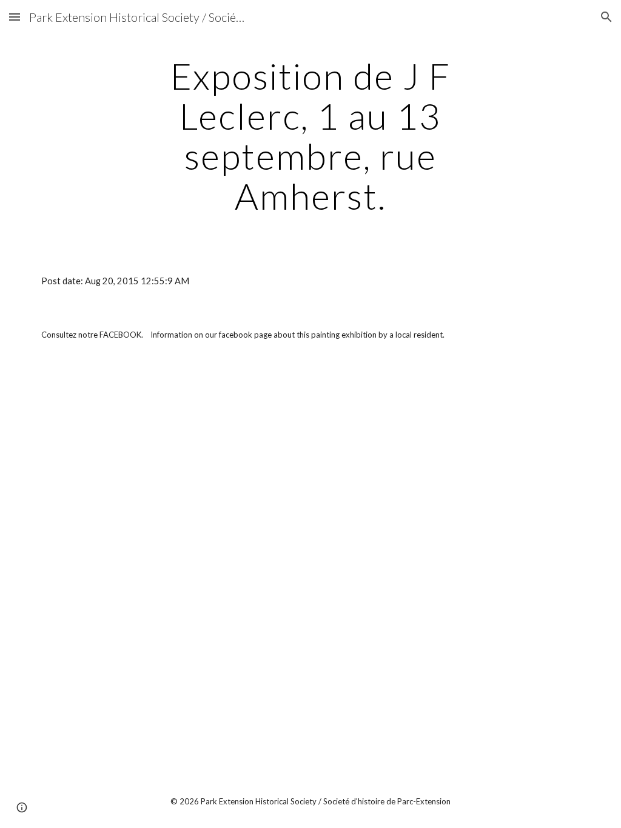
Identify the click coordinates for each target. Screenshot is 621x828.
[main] (310, 136)
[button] (14, 16)
